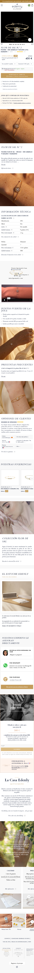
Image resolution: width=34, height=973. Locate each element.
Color (3, 227)
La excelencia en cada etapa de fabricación (15, 217)
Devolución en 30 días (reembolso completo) (13, 81)
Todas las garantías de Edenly (10, 89)
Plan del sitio (6, 942)
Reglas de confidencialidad (19, 942)
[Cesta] (32, 5)
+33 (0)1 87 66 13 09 (15, 680)
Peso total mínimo (7, 248)
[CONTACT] (18, 956)
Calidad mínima (6, 230)
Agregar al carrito (18, 75)
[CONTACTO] (29, 5)
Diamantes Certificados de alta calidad (11, 255)
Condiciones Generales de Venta (20, 938)
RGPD (29, 942)
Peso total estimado (6, 233)
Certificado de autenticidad (9, 86)
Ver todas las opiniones (7, 452)
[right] (30, 40)
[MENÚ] (2, 5)
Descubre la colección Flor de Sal (10, 561)
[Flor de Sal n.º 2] (17, 27)
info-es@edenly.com (18, 952)
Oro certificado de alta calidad (8, 237)
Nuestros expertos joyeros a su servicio (22, 103)
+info (30, 754)
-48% (15, 56)
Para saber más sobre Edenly (15, 816)
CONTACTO (7, 938)
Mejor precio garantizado (9, 84)
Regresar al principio (17, 963)
